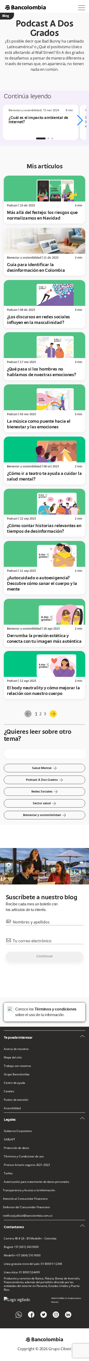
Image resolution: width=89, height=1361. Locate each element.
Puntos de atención (16, 1100)
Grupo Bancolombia (16, 1074)
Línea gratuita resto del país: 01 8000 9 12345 (33, 1264)
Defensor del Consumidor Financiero (26, 1207)
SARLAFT (9, 1139)
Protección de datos (16, 1148)
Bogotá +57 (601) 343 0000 (21, 1247)
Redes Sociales (44, 791)
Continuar (44, 956)
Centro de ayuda (14, 1083)
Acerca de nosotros (16, 1049)
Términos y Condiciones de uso (24, 1156)
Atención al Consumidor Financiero (25, 1199)
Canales (9, 1091)
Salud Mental (44, 768)
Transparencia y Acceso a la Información (29, 1190)
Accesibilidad (12, 1108)
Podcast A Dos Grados (44, 779)
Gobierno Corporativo (18, 1131)
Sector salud (44, 803)
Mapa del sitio (13, 1057)
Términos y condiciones (55, 1009)
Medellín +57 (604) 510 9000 (22, 1255)
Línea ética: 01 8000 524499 (22, 1272)
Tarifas (8, 1173)
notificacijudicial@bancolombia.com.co (27, 1216)
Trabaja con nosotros (17, 1066)
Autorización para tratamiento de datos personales (36, 1182)
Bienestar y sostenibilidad (44, 815)
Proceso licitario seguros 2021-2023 (27, 1165)
